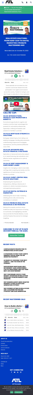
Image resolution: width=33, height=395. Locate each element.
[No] (31, 390)
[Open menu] (3, 2)
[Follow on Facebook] (11, 372)
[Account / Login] (26, 2)
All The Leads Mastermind (12, 10)
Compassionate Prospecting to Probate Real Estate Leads (15, 249)
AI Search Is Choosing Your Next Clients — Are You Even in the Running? (15, 261)
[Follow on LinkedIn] (17, 372)
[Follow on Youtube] (14, 372)
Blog (2, 366)
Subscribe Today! (16, 235)
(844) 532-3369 (5, 356)
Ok (11, 392)
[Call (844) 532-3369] (22, 2)
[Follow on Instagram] (20, 372)
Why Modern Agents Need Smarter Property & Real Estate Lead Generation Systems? (16, 283)
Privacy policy (18, 392)
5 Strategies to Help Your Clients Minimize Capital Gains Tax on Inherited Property (16, 255)
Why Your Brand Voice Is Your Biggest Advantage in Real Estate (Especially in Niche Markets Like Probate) (16, 276)
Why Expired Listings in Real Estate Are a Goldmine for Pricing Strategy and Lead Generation (16, 290)
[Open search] (31, 2)
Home (7, 8)
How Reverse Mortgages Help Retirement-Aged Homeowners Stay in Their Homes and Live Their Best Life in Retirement (16, 269)
